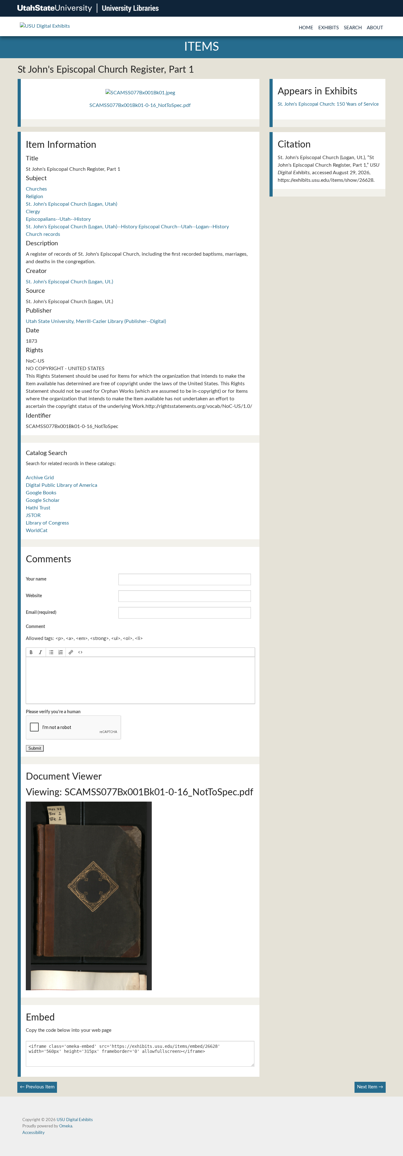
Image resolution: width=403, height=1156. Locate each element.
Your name (36, 579)
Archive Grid (40, 477)
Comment (35, 627)
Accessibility (33, 1133)
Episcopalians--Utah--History (58, 219)
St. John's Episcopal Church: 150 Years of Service (328, 104)
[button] (31, 652)
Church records (43, 234)
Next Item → (370, 1087)
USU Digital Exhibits (75, 1120)
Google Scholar (43, 500)
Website (34, 596)
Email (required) (41, 612)
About (375, 27)
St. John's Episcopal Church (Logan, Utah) (71, 204)
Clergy (33, 211)
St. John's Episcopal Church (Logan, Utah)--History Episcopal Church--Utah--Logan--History (127, 226)
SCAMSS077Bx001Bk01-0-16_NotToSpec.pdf (140, 105)
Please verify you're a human (53, 712)
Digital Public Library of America (61, 485)
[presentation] (31, 652)
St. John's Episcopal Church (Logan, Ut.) (69, 281)
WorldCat (37, 530)
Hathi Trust (38, 507)
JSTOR (33, 515)
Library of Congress (47, 522)
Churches (36, 189)
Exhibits (328, 27)
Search (353, 27)
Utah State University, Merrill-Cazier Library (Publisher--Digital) (96, 321)
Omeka (65, 1126)
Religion (34, 196)
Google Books (41, 492)
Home (306, 27)
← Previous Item (37, 1087)
